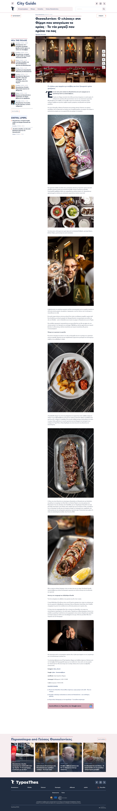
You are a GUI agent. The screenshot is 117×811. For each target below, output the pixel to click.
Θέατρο (33, 9)
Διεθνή (86, 787)
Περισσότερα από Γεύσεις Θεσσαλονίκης (41, 739)
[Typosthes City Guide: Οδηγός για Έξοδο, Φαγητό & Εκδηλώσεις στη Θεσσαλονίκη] (12, 9)
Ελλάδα (30, 787)
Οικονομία (57, 787)
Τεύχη (63, 793)
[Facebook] (96, 3)
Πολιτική (43, 787)
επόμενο (101, 16)
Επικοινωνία (55, 793)
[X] (104, 3)
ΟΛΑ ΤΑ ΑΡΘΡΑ (15, 111)
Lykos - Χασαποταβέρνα (58, 672)
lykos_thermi (56, 669)
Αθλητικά (72, 787)
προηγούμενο (16, 16)
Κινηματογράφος (23, 9)
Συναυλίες (40, 9)
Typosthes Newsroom (40, 34)
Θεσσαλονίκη (14, 787)
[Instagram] (100, 3)
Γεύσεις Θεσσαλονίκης (52, 9)
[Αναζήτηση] (103, 9)
